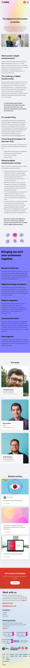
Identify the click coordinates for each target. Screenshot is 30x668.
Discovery (19, 135)
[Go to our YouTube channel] (26, 648)
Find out (15, 582)
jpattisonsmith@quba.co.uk (10, 394)
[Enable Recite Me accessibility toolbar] (24, 2)
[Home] (5, 2)
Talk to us (24, 600)
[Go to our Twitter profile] (23, 648)
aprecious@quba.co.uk (9, 461)
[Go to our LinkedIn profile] (19, 648)
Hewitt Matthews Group (8, 659)
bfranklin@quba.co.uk (9, 427)
